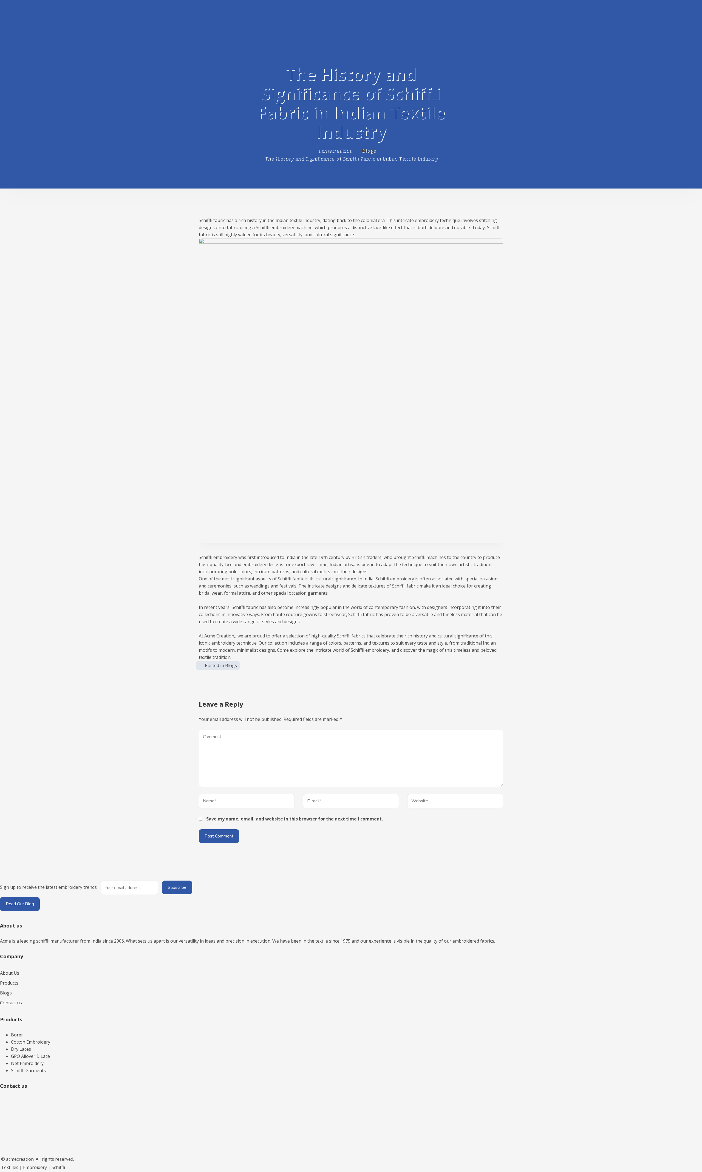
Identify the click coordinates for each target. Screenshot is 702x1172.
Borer (17, 1035)
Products (9, 983)
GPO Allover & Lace (30, 1056)
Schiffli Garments (28, 1070)
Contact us (11, 1003)
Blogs (231, 665)
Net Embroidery (27, 1063)
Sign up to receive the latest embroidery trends (48, 887)
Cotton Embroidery (30, 1042)
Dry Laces (21, 1049)
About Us (9, 973)
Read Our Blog (20, 904)
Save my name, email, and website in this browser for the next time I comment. (294, 819)
